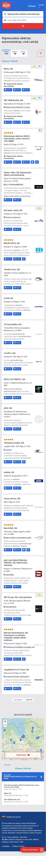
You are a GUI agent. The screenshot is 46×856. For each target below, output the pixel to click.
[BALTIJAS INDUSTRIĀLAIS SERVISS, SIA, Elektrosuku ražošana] (38, 574)
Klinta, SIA (8, 69)
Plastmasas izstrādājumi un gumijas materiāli (22, 647)
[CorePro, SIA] (38, 362)
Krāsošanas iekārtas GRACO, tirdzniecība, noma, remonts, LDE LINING (17, 138)
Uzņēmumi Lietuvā (13, 817)
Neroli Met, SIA (10, 528)
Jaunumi (9, 450)
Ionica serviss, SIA (12, 498)
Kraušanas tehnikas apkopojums (17, 676)
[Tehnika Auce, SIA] (38, 279)
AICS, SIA (8, 408)
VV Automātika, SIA (12, 324)
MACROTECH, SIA (12, 243)
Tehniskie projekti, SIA (14, 443)
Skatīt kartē (21, 755)
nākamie (29, 700)
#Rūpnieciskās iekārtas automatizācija (17, 196)
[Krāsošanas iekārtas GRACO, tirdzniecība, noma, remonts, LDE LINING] (38, 148)
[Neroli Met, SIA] (38, 538)
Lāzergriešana (11, 607)
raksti (14, 52)
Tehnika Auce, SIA (12, 269)
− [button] (5, 724)
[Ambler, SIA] (38, 481)
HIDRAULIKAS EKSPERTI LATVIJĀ (18, 107)
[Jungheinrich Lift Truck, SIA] (38, 680)
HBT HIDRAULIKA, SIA (13, 100)
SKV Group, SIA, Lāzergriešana (18, 597)
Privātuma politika (18, 846)
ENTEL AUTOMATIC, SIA (14, 379)
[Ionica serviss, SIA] (38, 507)
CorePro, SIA (9, 353)
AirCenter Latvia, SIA (13, 210)
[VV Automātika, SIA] (38, 334)
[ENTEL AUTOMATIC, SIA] (38, 389)
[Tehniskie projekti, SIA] (38, 451)
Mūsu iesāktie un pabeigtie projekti (18, 538)
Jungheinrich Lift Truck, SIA (16, 669)
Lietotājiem (6, 846)
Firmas (6, 52)
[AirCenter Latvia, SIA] (38, 220)
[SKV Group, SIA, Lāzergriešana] (38, 609)
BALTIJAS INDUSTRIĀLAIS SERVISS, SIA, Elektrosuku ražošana (15, 562)
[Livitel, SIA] (38, 307)
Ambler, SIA (9, 472)
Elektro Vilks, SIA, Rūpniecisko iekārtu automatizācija (17, 173)
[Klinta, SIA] (38, 80)
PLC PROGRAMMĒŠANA (14, 184)
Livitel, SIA (8, 298)
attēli (23, 52)
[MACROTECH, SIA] (38, 250)
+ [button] (5, 721)
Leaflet (41, 759)
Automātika (10, 575)
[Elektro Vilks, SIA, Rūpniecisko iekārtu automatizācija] (38, 187)
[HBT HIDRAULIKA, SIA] (38, 112)
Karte (33, 6)
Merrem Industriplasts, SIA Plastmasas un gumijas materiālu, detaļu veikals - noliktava (16, 636)
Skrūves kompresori (13, 217)
